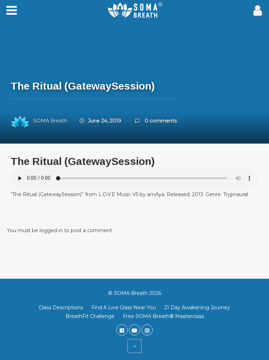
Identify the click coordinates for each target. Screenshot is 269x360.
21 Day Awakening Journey (197, 307)
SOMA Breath (50, 121)
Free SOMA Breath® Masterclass (163, 316)
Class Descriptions (61, 307)
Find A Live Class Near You (123, 307)
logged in (51, 230)
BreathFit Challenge (90, 316)
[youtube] (134, 330)
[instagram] (147, 330)
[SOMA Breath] (134, 10)
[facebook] (121, 330)
